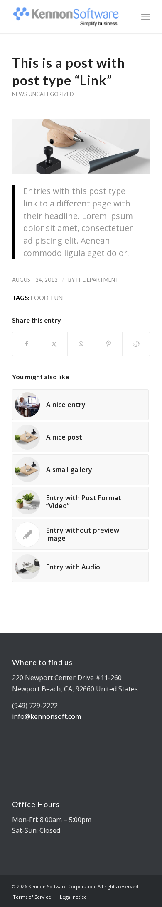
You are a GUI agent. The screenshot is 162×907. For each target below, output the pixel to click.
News (19, 94)
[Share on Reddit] (136, 343)
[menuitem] (145, 17)
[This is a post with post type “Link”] (81, 146)
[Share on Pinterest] (108, 343)
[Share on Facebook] (26, 343)
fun (57, 297)
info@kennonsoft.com (46, 716)
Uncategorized (51, 94)
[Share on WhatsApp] (81, 343)
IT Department (97, 279)
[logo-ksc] (67, 16)
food (40, 297)
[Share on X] (53, 343)
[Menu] (145, 17)
